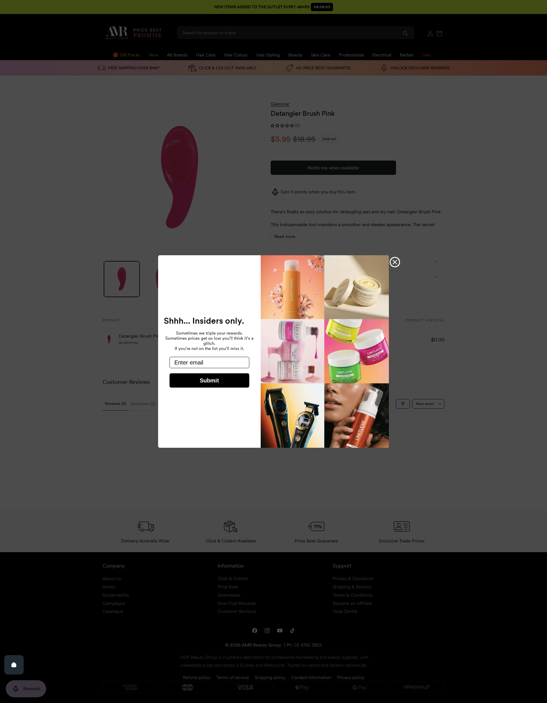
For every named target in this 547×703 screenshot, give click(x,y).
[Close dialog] (394, 262)
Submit (209, 380)
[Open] (14, 664)
